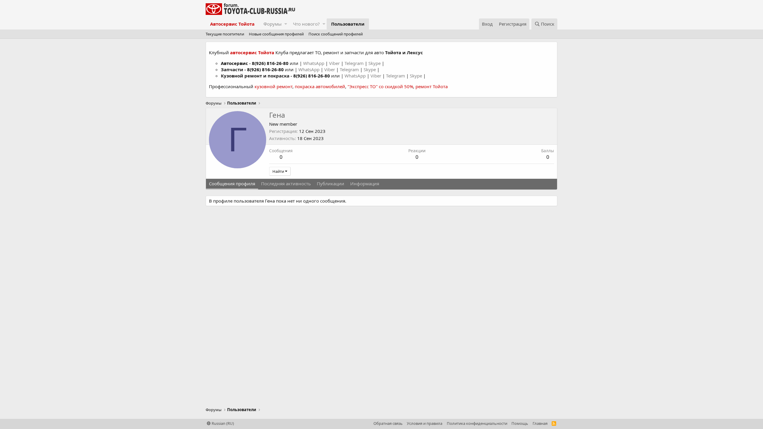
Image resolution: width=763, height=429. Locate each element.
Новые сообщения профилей (276, 34)
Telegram (355, 63)
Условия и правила (424, 423)
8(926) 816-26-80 (270, 63)
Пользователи (348, 24)
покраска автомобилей (320, 86)
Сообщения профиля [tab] (232, 183)
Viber (334, 63)
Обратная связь (388, 423)
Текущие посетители (225, 34)
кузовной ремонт (273, 86)
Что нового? (306, 24)
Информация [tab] (364, 183)
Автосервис (234, 63)
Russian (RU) (222, 423)
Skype (375, 63)
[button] (286, 23)
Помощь (519, 423)
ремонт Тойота (431, 86)
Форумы (272, 24)
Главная (540, 423)
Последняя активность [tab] (286, 183)
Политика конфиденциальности (477, 423)
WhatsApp (314, 63)
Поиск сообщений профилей (335, 34)
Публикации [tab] (330, 183)
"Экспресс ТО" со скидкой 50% (380, 86)
